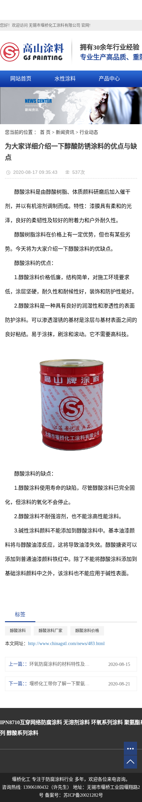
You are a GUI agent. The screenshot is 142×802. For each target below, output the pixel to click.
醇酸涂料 (18, 630)
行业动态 (89, 132)
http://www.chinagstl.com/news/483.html (66, 643)
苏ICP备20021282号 (83, 795)
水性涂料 (65, 78)
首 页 (45, 132)
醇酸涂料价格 (87, 630)
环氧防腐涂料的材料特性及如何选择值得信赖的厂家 (60, 664)
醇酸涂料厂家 (50, 630)
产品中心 (109, 78)
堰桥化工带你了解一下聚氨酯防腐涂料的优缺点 (60, 683)
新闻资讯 (65, 132)
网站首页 (20, 78)
